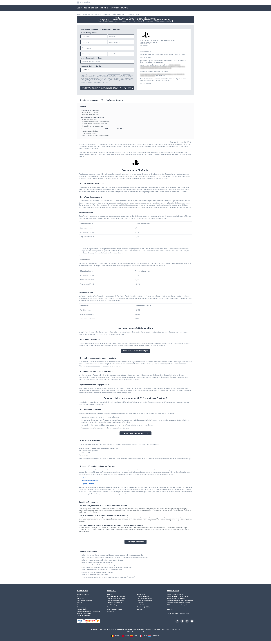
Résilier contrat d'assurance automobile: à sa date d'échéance (101, 570)
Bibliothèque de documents (175, 594)
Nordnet (83, 478)
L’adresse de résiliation (89, 133)
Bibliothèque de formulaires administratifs (180, 600)
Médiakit (79, 603)
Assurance (110, 594)
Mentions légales (82, 609)
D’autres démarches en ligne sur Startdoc (95, 135)
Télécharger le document (135, 541)
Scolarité (139, 609)
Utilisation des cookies (84, 613)
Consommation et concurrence (116, 598)
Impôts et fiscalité (142, 605)
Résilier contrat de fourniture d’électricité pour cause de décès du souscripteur (107, 567)
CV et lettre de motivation (144, 598)
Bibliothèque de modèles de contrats (178, 603)
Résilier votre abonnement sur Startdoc (135, 433)
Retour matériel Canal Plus (89, 481)
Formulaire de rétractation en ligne (135, 351)
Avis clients (80, 598)
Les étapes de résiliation (90, 131)
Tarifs (78, 596)
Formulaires (140, 603)
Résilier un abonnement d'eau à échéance (95, 575)
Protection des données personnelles (88, 611)
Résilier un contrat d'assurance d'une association (97, 562)
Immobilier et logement (114, 605)
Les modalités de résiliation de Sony (92, 117)
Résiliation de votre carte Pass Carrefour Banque (97, 572)
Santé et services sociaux (114, 609)
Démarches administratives (115, 600)
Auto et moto (141, 594)
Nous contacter (81, 607)
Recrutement (80, 605)
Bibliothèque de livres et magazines (178, 605)
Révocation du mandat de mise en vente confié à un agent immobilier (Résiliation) (108, 577)
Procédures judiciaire (143, 607)
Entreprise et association (114, 603)
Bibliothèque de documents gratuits (178, 596)
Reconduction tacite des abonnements (94, 124)
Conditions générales (83, 615)
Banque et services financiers (116, 596)
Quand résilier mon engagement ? (93, 126)
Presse (109, 607)
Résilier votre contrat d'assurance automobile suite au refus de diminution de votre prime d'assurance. (115, 557)
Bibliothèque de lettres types (176, 598)
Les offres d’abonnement (90, 114)
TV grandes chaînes (87, 484)
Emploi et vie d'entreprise (144, 600)
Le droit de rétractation (89, 119)
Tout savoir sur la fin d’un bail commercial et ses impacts (99, 565)
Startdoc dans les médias (84, 600)
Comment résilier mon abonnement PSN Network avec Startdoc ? (102, 129)
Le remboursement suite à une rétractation (96, 122)
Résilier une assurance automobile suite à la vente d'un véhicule (102, 560)
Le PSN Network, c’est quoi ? (91, 112)
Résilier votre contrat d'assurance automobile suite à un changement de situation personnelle (112, 555)
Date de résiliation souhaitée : (90, 66)
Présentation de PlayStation (90, 110)
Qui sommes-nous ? (83, 594)
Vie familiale (110, 611)
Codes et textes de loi (143, 596)
